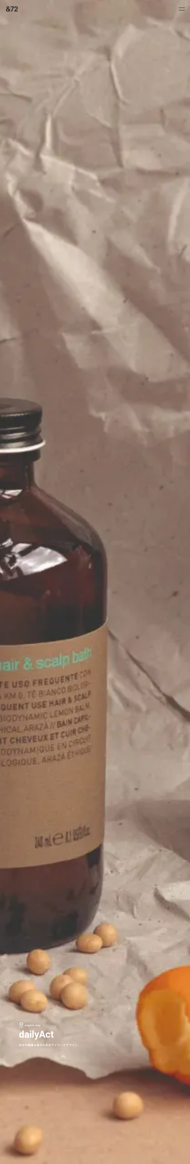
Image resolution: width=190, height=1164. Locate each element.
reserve (7, 577)
